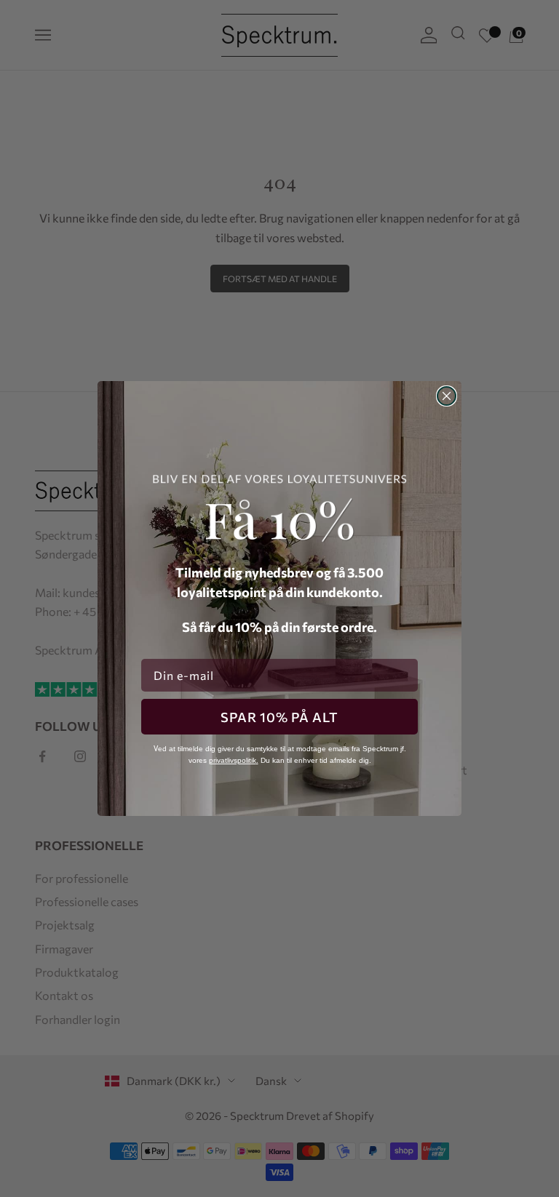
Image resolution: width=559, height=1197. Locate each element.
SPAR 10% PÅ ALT (279, 717)
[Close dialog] (446, 396)
